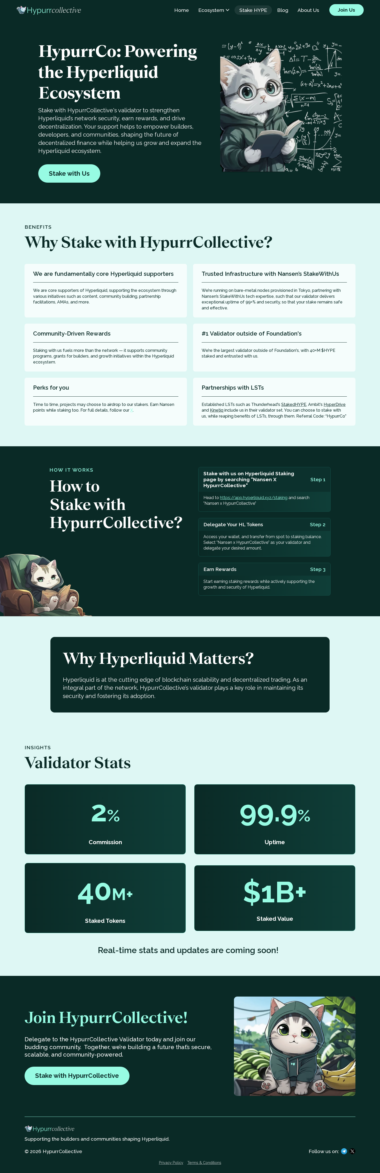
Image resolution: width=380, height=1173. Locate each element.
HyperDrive (335, 404)
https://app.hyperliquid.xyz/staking (253, 497)
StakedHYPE (293, 404)
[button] (213, 10)
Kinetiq (216, 410)
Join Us (346, 10)
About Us (308, 10)
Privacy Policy (171, 1163)
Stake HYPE (253, 10)
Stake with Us (69, 173)
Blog (282, 10)
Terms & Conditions (204, 1163)
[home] (48, 10)
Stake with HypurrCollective (77, 1075)
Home (181, 10)
